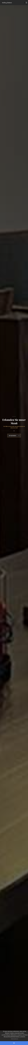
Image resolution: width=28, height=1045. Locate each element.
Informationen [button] (14, 1038)
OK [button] (14, 1043)
